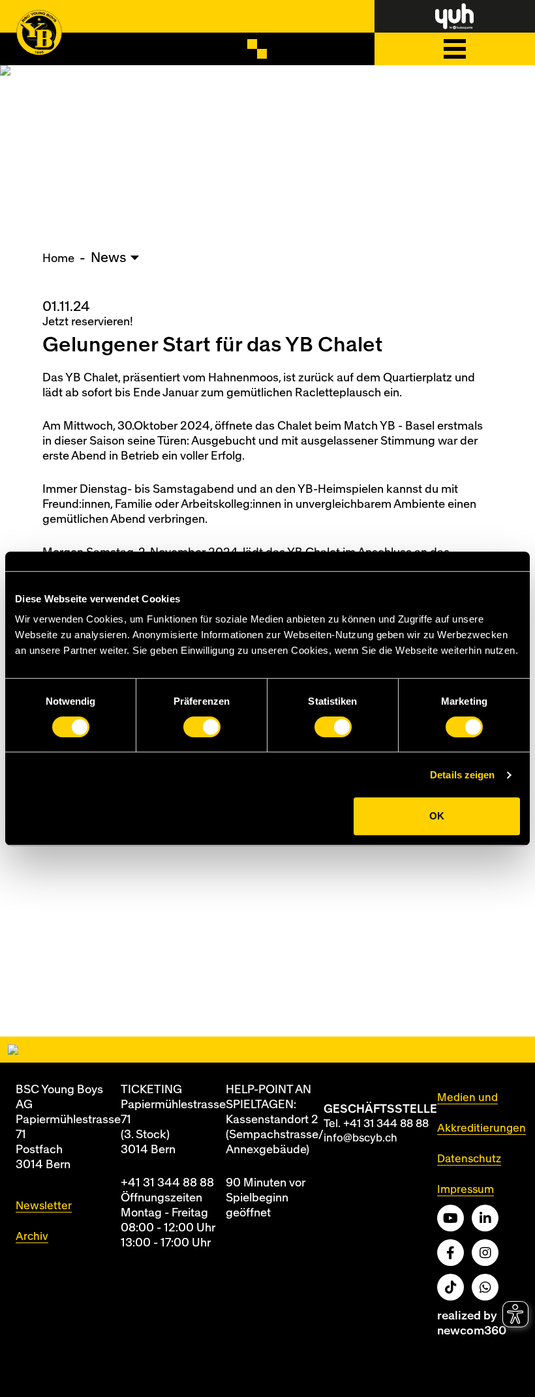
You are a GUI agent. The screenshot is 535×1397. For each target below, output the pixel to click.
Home (58, 258)
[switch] (202, 726)
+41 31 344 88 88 (167, 1182)
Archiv (32, 1236)
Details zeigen (462, 774)
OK (436, 815)
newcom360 (471, 1330)
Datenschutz (469, 1158)
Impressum (465, 1189)
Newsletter (44, 1205)
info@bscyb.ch (360, 1137)
